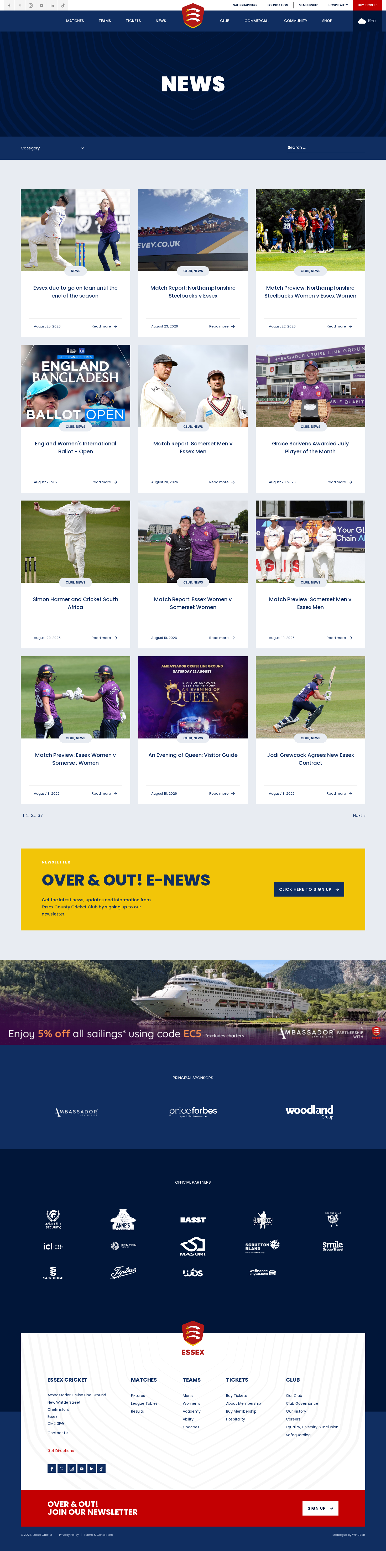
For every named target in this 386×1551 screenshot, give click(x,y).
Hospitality (235, 1419)
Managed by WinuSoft (348, 1534)
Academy (192, 1411)
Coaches (191, 1427)
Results (137, 1411)
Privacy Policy (69, 1534)
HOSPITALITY (338, 5)
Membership (308, 5)
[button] (75, 21)
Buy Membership (241, 1411)
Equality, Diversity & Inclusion (312, 1427)
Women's (191, 1403)
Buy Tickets (236, 1395)
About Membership (243, 1403)
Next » (359, 816)
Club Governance (302, 1403)
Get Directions (61, 1450)
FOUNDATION (278, 5)
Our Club (294, 1395)
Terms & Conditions (98, 1534)
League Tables (144, 1403)
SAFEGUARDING (245, 5)
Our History (296, 1411)
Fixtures (138, 1395)
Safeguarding (298, 1435)
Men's (188, 1395)
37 (40, 816)
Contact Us (58, 1432)
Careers (293, 1419)
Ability (188, 1419)
